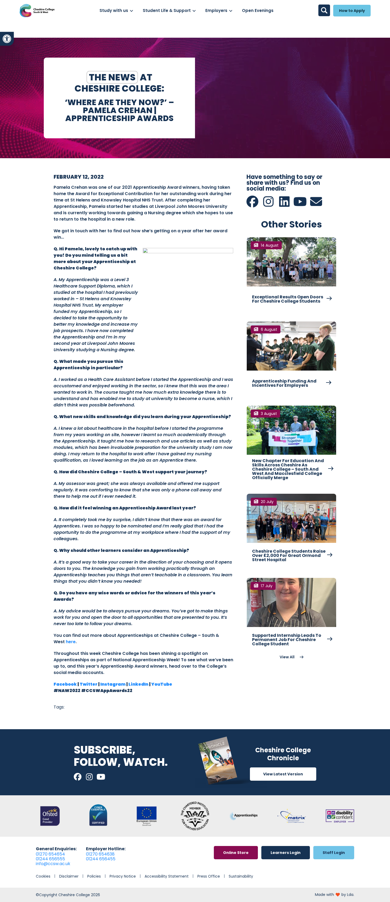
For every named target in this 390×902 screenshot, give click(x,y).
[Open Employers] (231, 11)
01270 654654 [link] (50, 854)
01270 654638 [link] (100, 854)
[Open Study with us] (131, 11)
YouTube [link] (161, 684)
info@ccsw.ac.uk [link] (53, 864)
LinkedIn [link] (138, 684)
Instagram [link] (112, 684)
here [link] (71, 642)
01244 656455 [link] (100, 859)
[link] (7, 39)
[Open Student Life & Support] (194, 11)
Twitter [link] (88, 684)
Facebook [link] (65, 684)
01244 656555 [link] (50, 859)
